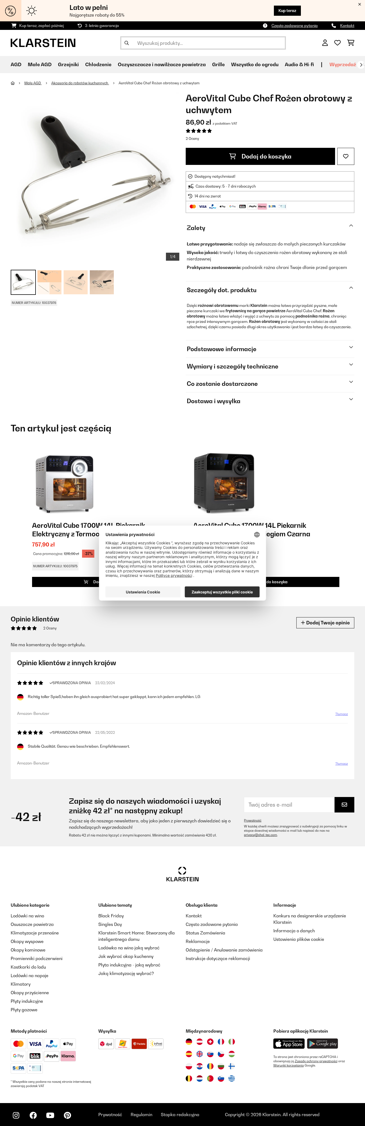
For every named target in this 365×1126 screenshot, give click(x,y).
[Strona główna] (17, 83)
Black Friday (111, 915)
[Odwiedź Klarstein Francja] (221, 1041)
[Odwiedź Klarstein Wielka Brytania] (199, 1054)
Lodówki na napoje (29, 975)
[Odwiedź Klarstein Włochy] (231, 1041)
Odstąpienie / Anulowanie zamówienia (224, 950)
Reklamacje (198, 941)
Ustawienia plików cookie (298, 939)
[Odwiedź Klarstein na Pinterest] (67, 1115)
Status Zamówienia (205, 932)
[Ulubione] (337, 43)
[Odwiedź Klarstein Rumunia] (210, 1066)
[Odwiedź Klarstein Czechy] (221, 1054)
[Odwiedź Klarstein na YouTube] (50, 1115)
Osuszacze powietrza (32, 924)
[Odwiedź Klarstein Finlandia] (231, 1066)
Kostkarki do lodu (28, 967)
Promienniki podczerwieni (37, 958)
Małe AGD (33, 83)
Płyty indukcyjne (27, 1001)
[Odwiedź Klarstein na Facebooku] (33, 1115)
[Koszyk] (350, 43)
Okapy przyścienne (30, 992)
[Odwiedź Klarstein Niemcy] (189, 1041)
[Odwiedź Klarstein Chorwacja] (199, 1066)
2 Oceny (192, 138)
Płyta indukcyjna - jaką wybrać (129, 965)
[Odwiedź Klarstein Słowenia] (221, 1078)
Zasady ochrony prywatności (316, 1061)
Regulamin (141, 1114)
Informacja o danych (294, 930)
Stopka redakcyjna (180, 1114)
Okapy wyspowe (27, 941)
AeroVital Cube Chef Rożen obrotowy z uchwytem (159, 83)
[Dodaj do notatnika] (345, 156)
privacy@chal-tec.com (260, 835)
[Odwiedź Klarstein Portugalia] (210, 1078)
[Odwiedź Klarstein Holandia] (199, 1078)
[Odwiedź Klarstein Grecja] (231, 1078)
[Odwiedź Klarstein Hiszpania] (189, 1054)
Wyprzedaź (342, 64)
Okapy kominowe (28, 950)
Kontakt (347, 25)
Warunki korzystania (288, 1065)
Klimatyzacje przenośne (35, 932)
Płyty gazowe (24, 1009)
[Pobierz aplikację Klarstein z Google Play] (322, 1043)
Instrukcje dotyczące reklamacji (218, 958)
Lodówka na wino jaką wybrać (129, 947)
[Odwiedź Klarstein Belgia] (189, 1078)
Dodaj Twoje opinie (327, 622)
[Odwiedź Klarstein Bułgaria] (221, 1066)
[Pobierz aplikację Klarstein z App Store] (289, 1043)
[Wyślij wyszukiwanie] (127, 43)
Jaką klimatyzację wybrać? (126, 973)
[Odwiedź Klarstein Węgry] (231, 1054)
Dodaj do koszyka (266, 156)
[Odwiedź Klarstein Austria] (199, 1041)
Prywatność (252, 820)
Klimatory (20, 984)
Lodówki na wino (27, 915)
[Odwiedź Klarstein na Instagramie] (16, 1115)
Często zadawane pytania (294, 25)
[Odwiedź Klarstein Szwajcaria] (210, 1041)
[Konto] (325, 43)
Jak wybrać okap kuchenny (125, 956)
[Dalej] (361, 65)
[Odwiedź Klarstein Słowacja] (210, 1054)
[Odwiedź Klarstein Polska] (189, 1066)
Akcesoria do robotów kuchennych (80, 83)
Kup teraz (287, 10)
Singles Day (110, 924)
